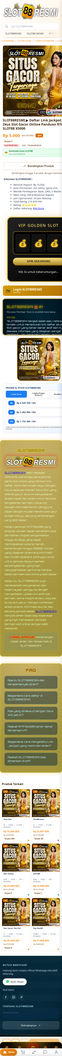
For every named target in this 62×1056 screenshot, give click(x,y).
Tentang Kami (10, 1013)
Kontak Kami (10, 1018)
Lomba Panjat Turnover (38, 394)
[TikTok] (21, 998)
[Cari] (6, 26)
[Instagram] (14, 998)
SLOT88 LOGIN (24, 41)
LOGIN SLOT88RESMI (44, 41)
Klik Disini (38, 208)
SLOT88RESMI (13, 33)
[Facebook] (6, 998)
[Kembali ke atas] (55, 1033)
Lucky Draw (16, 395)
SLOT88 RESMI (35, 33)
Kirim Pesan (17, 982)
